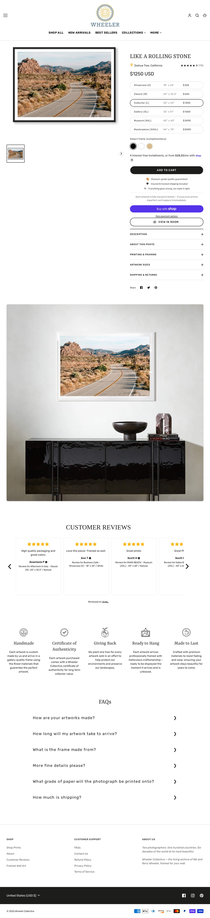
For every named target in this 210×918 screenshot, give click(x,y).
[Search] (197, 15)
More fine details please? (59, 765)
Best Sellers (106, 32)
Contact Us (81, 853)
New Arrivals (79, 32)
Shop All (56, 32)
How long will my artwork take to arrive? (75, 733)
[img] (46, 562)
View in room (168, 221)
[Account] (189, 15)
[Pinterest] (201, 895)
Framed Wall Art (16, 865)
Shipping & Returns (143, 274)
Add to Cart (166, 170)
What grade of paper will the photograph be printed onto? (93, 781)
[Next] (121, 153)
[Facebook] (184, 895)
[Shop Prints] (5, 15)
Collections (132, 32)
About (10, 853)
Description (138, 234)
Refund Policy (82, 859)
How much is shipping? (57, 797)
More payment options (167, 216)
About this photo (142, 244)
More (154, 32)
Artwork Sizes (140, 264)
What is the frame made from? (64, 749)
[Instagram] (192, 895)
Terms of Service (84, 871)
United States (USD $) (21, 895)
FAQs (77, 847)
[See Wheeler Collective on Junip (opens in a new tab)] (105, 601)
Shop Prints (14, 847)
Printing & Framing (143, 254)
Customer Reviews (18, 859)
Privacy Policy (83, 865)
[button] (9, 566)
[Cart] (204, 15)
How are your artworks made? (64, 718)
